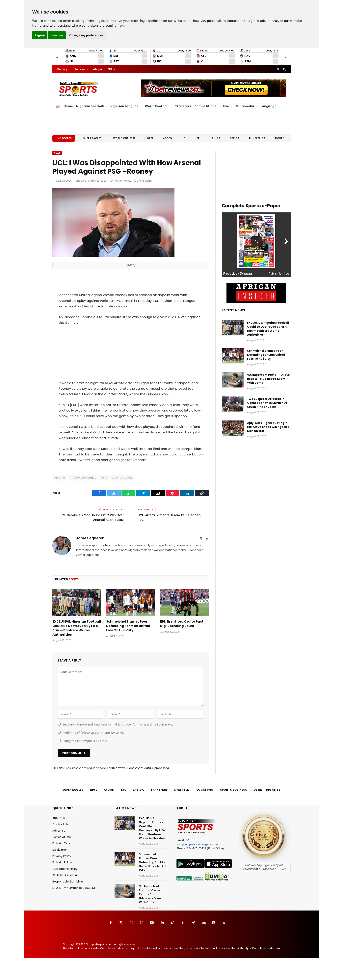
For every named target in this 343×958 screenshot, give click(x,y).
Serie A (234, 138)
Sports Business (233, 790)
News (57, 152)
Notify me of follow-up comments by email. (93, 733)
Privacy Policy (61, 856)
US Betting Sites (267, 790)
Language (269, 106)
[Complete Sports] (78, 89)
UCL (184, 138)
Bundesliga (257, 138)
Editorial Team (62, 843)
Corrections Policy (64, 869)
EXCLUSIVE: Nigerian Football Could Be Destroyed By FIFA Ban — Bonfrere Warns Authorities (76, 628)
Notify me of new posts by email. (85, 741)
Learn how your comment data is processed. (138, 768)
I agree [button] (40, 35)
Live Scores (64, 138)
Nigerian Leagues (124, 106)
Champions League (83, 477)
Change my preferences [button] (86, 35)
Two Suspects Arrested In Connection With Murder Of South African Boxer (267, 403)
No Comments (122, 180)
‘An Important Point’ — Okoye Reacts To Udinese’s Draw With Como (268, 379)
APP (109, 69)
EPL (199, 138)
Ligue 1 (279, 138)
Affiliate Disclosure (65, 875)
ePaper (97, 69)
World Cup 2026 (124, 138)
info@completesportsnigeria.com (197, 844)
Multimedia (245, 106)
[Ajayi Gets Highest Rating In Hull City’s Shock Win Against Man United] (233, 428)
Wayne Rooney (122, 477)
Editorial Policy (62, 862)
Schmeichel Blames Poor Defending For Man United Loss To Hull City (128, 625)
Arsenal (59, 477)
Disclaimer (59, 850)
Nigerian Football (90, 106)
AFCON (167, 138)
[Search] (284, 69)
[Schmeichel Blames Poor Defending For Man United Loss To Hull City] (130, 602)
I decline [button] (57, 35)
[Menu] (58, 106)
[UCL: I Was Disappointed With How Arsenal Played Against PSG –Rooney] (113, 256)
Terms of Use (61, 837)
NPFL (150, 138)
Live (226, 106)
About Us (58, 818)
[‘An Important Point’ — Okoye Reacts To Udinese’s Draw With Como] (233, 379)
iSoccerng (204, 790)
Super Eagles (92, 138)
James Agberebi (90, 538)
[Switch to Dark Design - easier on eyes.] (278, 69)
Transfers (183, 106)
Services (80, 69)
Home (68, 106)
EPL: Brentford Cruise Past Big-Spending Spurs (181, 623)
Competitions (205, 106)
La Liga (215, 138)
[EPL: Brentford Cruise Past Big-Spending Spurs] (184, 602)
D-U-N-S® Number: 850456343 (73, 888)
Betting (61, 69)
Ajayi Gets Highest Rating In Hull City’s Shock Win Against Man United (268, 427)
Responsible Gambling (67, 881)
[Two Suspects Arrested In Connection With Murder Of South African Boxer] (233, 404)
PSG (104, 477)
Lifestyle (181, 790)
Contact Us (60, 824)
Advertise (58, 831)
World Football (156, 106)
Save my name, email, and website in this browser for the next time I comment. (118, 724)
